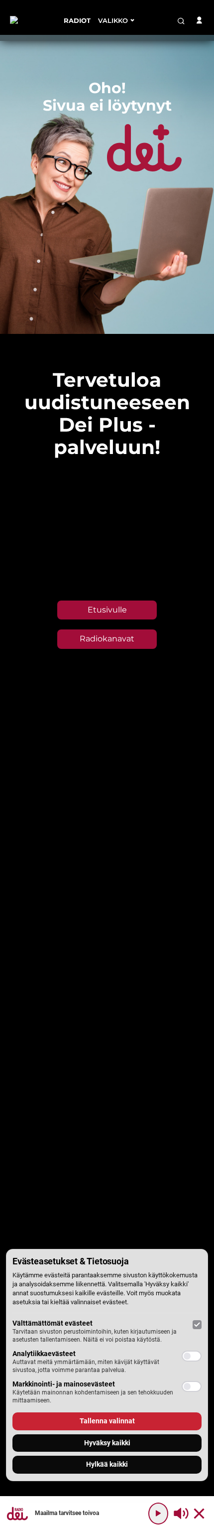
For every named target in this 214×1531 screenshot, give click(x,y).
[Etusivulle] (29, 20)
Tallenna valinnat (107, 1421)
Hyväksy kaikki (107, 1443)
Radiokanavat (107, 638)
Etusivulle (107, 609)
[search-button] (181, 20)
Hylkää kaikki (107, 1464)
